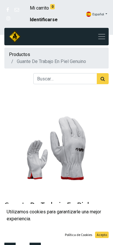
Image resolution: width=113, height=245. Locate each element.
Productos (19, 54)
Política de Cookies (78, 235)
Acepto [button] (102, 235)
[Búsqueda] (103, 78)
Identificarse (44, 19)
